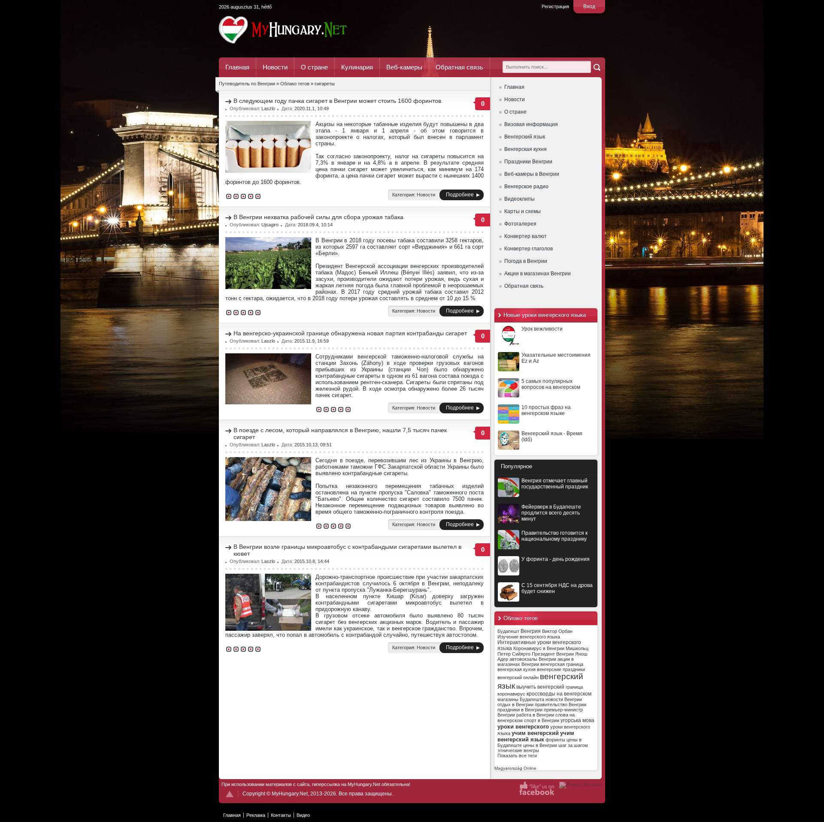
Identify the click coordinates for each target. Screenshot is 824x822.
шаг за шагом (573, 745)
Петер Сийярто (513, 653)
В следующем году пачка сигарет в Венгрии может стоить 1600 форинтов (337, 100)
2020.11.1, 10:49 (311, 108)
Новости (275, 67)
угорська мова (577, 720)
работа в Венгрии (535, 714)
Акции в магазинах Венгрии (537, 274)
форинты (555, 739)
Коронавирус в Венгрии (538, 648)
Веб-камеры (404, 67)
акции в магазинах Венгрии (535, 661)
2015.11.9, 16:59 (311, 340)
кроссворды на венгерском (559, 694)
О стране (314, 67)
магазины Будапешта (520, 699)
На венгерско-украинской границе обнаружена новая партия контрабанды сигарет (350, 333)
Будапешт (508, 631)
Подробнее (460, 195)
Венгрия (531, 631)
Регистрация (555, 6)
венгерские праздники (561, 669)
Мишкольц (577, 648)
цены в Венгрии (540, 745)
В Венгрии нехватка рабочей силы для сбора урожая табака (318, 217)
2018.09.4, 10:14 (315, 224)
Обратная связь (459, 67)
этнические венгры (518, 750)
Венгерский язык (524, 137)
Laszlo (268, 108)
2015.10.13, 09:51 (313, 444)
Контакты (281, 815)
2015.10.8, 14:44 (311, 561)
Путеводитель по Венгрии (306, 29)
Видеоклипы (519, 199)
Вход (589, 6)
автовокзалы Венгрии (532, 659)
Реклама (255, 815)
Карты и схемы (522, 211)
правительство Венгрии (560, 704)
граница (574, 687)
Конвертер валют (525, 236)
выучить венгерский (540, 687)
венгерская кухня (516, 669)
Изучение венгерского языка (528, 636)
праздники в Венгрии (519, 709)
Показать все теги (517, 755)
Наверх (229, 794)
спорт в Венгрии (541, 720)
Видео (303, 815)
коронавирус (511, 693)
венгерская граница (561, 664)
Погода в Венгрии (525, 261)
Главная (237, 67)
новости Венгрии (563, 699)
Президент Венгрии (553, 653)
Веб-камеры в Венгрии (531, 174)
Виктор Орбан (557, 631)
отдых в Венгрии (515, 704)
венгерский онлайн (518, 677)
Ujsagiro (270, 224)
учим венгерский (535, 733)
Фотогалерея (520, 224)
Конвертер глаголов (528, 249)
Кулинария (357, 67)
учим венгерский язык (535, 736)
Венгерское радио (526, 187)
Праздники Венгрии (528, 162)
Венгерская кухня (525, 149)
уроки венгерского (523, 726)
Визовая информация (531, 124)
